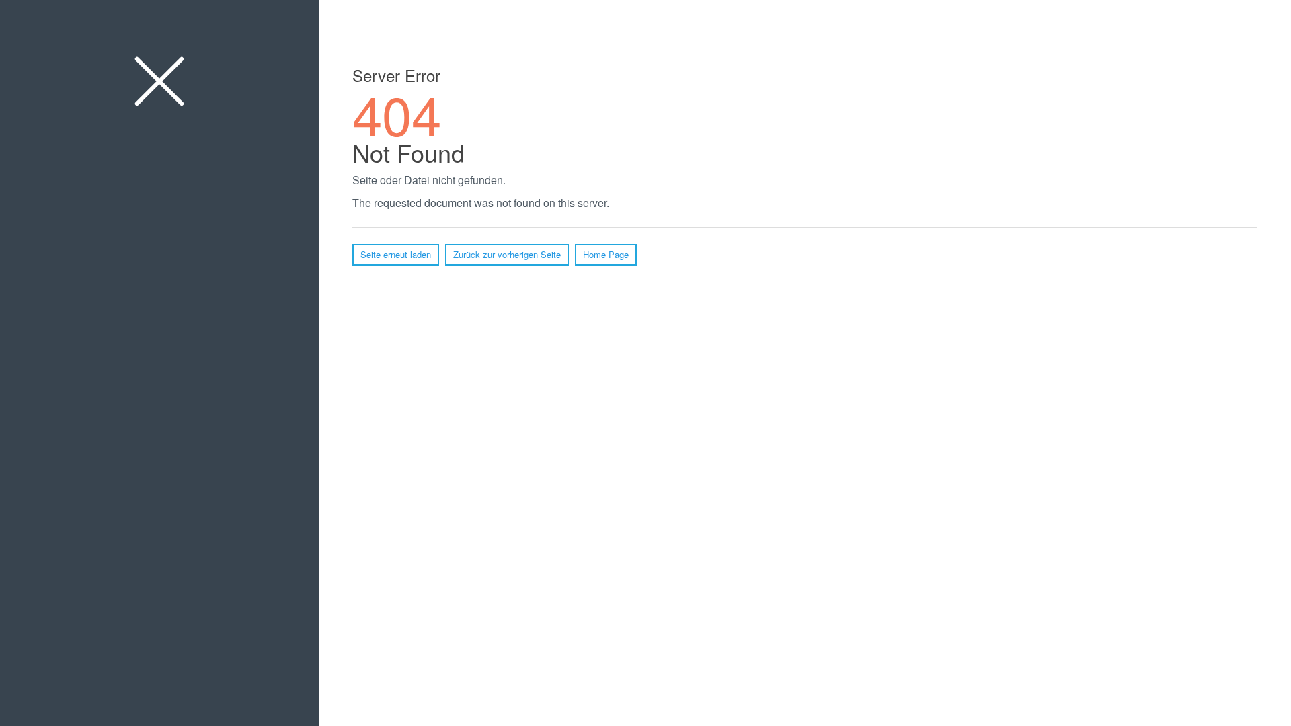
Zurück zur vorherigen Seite (507, 254)
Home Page (606, 254)
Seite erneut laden (395, 254)
